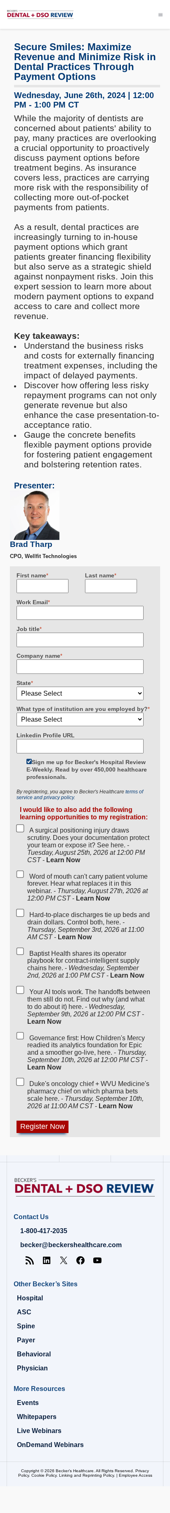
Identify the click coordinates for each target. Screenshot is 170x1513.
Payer (26, 1340)
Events (28, 1402)
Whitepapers (37, 1416)
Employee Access (135, 1475)
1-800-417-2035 (43, 1230)
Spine (26, 1326)
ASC (24, 1312)
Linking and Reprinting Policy (86, 1475)
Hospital (30, 1298)
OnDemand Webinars (50, 1444)
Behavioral (34, 1354)
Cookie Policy (44, 1475)
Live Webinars (39, 1430)
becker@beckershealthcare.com (71, 1244)
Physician (32, 1368)
